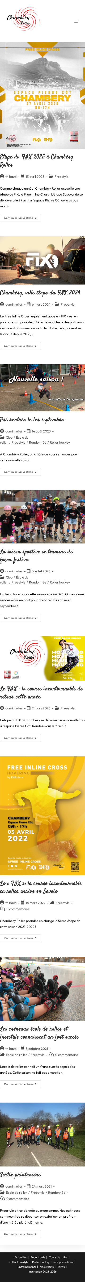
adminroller (14, 304)
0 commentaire (17, 909)
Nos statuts (47, 1267)
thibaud (11, 176)
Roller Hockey (41, 1262)
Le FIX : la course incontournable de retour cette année (41, 693)
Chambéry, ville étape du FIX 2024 (40, 293)
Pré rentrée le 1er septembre (32, 420)
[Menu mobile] (76, 21)
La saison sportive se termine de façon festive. (36, 556)
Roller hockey (60, 442)
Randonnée (37, 442)
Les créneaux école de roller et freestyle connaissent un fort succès (39, 1033)
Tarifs (61, 1267)
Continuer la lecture (22, 219)
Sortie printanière (20, 1175)
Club (9, 437)
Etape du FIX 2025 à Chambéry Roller (36, 161)
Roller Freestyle (18, 1262)
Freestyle (61, 176)
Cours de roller (58, 1257)
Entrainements (26, 1267)
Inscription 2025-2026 (43, 1271)
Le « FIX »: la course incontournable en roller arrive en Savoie (41, 888)
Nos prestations (63, 1262)
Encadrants (37, 1257)
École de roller (16, 1055)
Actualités (20, 1257)
